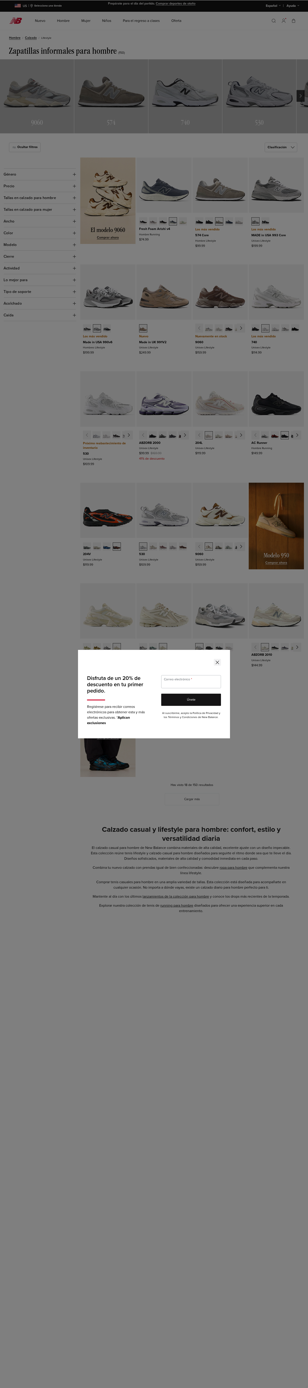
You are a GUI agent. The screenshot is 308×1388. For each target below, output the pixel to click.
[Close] (217, 662)
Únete (191, 700)
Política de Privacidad (205, 713)
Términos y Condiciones (182, 717)
